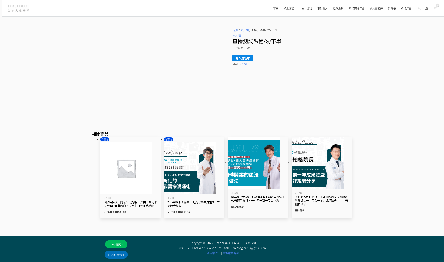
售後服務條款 (231, 253)
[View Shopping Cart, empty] (435, 8)
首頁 (235, 30)
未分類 (244, 30)
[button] (419, 8)
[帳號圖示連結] (426, 8)
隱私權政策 (213, 253)
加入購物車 (243, 58)
